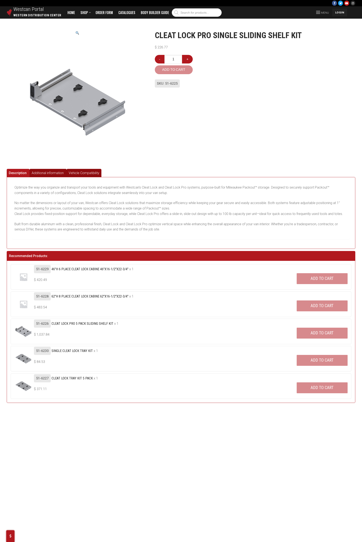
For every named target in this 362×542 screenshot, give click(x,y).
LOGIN (339, 12)
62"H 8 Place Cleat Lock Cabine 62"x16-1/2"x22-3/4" (90, 296)
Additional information (48, 173)
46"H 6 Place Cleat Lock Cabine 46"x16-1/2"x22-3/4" (90, 269)
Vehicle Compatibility (84, 173)
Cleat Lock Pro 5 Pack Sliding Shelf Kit (82, 324)
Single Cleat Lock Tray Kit (72, 351)
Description (18, 173)
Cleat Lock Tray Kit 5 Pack (72, 378)
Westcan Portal (28, 9)
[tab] (18, 173)
